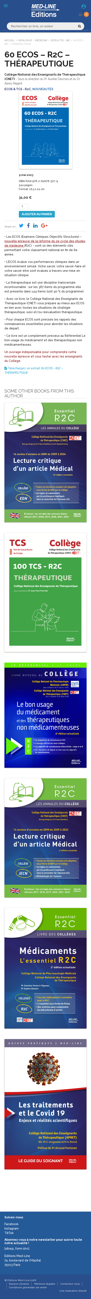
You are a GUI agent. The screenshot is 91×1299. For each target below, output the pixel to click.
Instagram (11, 1228)
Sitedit (83, 1290)
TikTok (9, 1233)
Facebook (11, 1224)
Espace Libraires (19, 1283)
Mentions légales (44, 1283)
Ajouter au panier (37, 214)
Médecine (41, 40)
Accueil (9, 40)
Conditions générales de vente (28, 1287)
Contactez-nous (70, 1283)
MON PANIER (86, 14)
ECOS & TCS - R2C (60, 40)
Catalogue (25, 40)
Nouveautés (42, 89)
